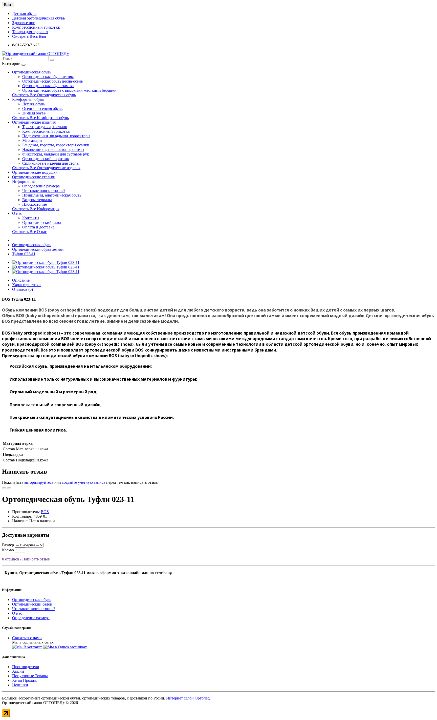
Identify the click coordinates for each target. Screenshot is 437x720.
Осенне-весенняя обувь (42, 108)
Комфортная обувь (28, 99)
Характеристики (26, 285)
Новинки (20, 685)
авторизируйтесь (38, 482)
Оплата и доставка (38, 227)
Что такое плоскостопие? (43, 190)
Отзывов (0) (22, 289)
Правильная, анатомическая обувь (51, 195)
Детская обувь (24, 13)
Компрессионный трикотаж (36, 27)
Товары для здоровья (30, 32)
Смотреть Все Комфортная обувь (40, 117)
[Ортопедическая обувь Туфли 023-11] (45, 262)
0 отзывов (10, 559)
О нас (17, 213)
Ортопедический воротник (45, 159)
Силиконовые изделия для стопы (50, 163)
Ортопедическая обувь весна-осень (52, 81)
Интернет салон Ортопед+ (189, 698)
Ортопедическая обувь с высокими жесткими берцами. (70, 90)
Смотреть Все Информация (35, 209)
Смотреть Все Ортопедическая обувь (44, 95)
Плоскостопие (34, 204)
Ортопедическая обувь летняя (48, 76)
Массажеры (32, 140)
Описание (21, 280)
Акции (18, 671)
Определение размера (41, 186)
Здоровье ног (23, 23)
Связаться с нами (27, 638)
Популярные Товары (30, 676)
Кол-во (8, 550)
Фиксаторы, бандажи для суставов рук (55, 154)
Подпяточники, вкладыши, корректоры (56, 136)
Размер (8, 545)
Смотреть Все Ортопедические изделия (46, 168)
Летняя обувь (33, 104)
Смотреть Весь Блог (29, 36)
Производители (25, 667)
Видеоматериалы (37, 200)
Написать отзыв (36, 559)
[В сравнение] (9, 488)
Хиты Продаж (24, 680)
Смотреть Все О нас (29, 231)
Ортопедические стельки (33, 177)
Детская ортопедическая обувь (38, 18)
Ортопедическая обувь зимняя (48, 86)
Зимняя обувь (34, 113)
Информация (23, 181)
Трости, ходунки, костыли (44, 127)
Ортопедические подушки (35, 172)
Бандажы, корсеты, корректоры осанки (55, 145)
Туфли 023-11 (23, 254)
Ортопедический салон (42, 222)
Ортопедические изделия (34, 122)
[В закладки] (4, 488)
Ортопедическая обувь (31, 72)
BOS (45, 512)
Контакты (30, 218)
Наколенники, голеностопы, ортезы (53, 149)
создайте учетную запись (83, 482)
